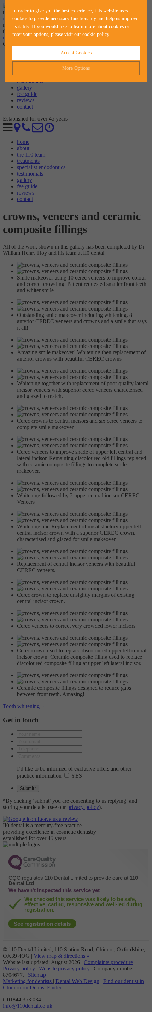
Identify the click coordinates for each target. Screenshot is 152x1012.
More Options (76, 68)
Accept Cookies (76, 52)
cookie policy (95, 34)
